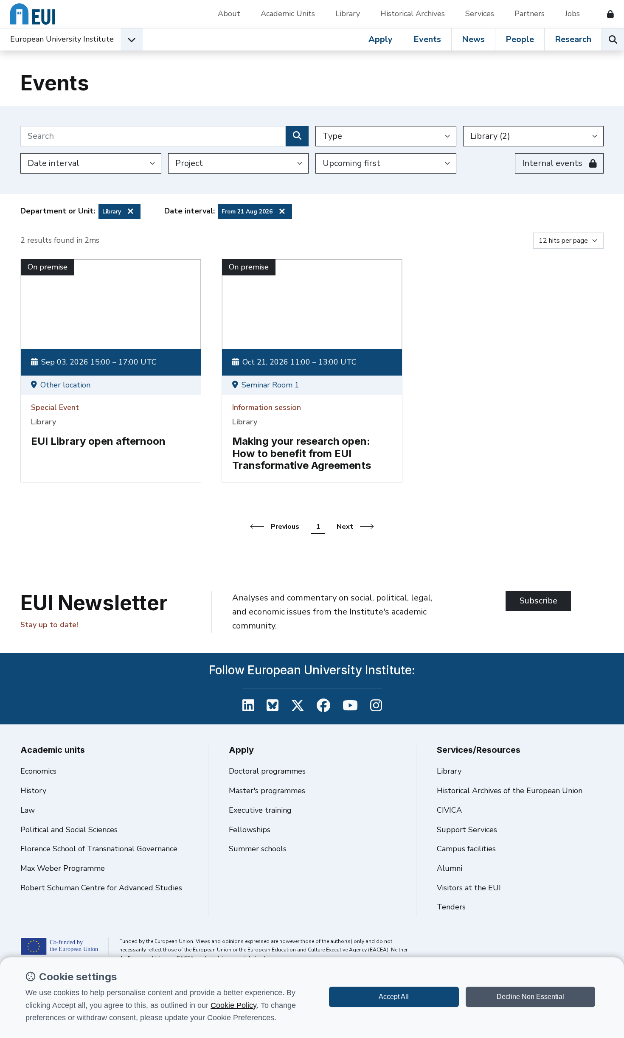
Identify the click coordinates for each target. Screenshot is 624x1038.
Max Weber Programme (62, 868)
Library (347, 13)
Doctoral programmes (267, 771)
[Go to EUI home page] (32, 14)
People (520, 39)
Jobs (572, 13)
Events (427, 39)
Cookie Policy (233, 1005)
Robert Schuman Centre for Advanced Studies (101, 888)
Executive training (260, 810)
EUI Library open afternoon (98, 441)
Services (479, 13)
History (33, 791)
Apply (380, 39)
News (473, 39)
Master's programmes (267, 791)
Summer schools (258, 849)
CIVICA (449, 810)
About (229, 13)
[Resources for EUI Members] (607, 14)
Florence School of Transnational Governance (98, 849)
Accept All (394, 996)
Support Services (467, 830)
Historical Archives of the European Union (509, 791)
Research (573, 39)
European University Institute (62, 39)
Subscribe (538, 600)
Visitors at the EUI (469, 888)
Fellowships (249, 830)
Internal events (552, 163)
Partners (529, 13)
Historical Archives (412, 13)
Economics (38, 771)
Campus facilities (466, 849)
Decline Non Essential (530, 996)
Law (27, 810)
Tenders (451, 907)
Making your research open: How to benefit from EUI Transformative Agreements (301, 453)
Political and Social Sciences (69, 830)
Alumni (449, 868)
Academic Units (288, 13)
